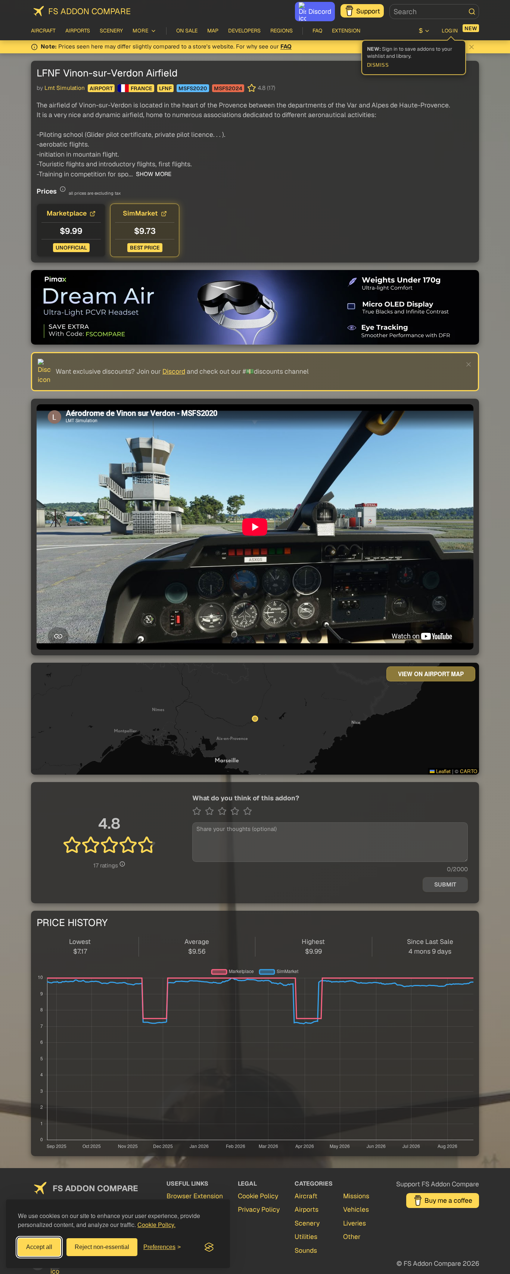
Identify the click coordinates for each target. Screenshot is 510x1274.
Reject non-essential (102, 1247)
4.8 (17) (266, 88)
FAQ (317, 30)
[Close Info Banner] (471, 47)
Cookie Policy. (156, 1224)
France (141, 88)
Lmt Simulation (64, 88)
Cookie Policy (258, 1196)
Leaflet (443, 771)
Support (368, 11)
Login (450, 30)
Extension (346, 30)
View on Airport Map (431, 674)
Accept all (39, 1247)
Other (352, 1236)
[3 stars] (224, 811)
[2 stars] (211, 811)
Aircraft (43, 30)
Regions (281, 30)
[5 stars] (247, 811)
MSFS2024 (228, 88)
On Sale (187, 30)
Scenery (111, 30)
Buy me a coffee (448, 1200)
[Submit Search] (472, 11)
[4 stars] (236, 811)
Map (212, 30)
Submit (445, 884)
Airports (77, 30)
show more (152, 174)
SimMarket (140, 213)
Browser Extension (195, 1196)
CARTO (468, 771)
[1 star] (198, 811)
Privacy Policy (259, 1209)
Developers (244, 30)
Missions (356, 1196)
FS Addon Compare (89, 11)
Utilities (306, 1236)
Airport (101, 88)
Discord (319, 11)
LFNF (165, 88)
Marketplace (67, 213)
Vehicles (356, 1209)
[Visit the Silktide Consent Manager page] (209, 1247)
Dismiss (378, 65)
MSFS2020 (192, 88)
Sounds (306, 1250)
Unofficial (71, 247)
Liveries (354, 1223)
